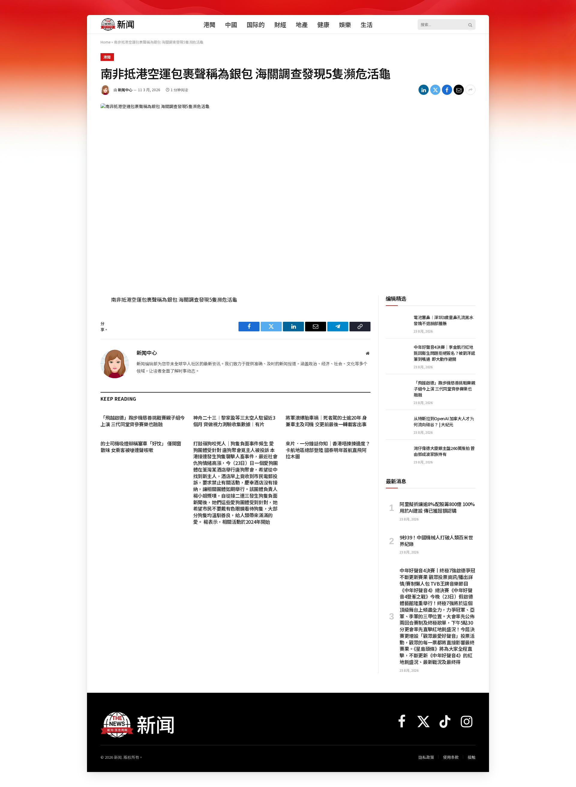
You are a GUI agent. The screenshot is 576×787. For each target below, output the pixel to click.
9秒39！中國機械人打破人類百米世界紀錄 (436, 540)
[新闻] (117, 24)
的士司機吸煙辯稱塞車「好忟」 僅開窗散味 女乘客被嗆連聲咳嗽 (140, 447)
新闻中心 (125, 89)
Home (105, 41)
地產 (302, 24)
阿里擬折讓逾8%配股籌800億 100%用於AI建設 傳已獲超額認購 (437, 507)
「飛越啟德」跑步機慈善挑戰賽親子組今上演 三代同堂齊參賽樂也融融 (142, 421)
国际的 (256, 24)
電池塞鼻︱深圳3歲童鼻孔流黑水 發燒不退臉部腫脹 (443, 320)
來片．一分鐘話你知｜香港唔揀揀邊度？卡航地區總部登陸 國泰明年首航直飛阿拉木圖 (328, 450)
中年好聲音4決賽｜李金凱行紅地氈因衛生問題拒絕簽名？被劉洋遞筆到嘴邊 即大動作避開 (444, 353)
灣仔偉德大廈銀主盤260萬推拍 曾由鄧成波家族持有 (444, 451)
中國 (231, 24)
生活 (367, 24)
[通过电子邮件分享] (459, 90)
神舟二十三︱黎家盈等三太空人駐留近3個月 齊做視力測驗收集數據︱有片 (234, 421)
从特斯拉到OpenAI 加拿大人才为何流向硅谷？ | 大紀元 (444, 421)
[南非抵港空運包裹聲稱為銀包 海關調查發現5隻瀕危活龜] (288, 193)
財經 (280, 24)
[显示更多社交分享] (470, 90)
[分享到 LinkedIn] (423, 90)
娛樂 (345, 24)
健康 (323, 24)
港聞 (209, 24)
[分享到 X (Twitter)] (435, 90)
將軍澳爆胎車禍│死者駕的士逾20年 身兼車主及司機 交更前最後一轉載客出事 (326, 421)
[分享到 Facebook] (447, 90)
